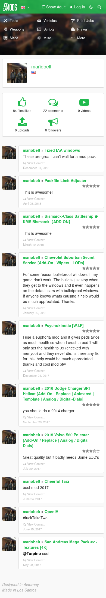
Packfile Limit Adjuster (65, 180)
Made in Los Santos (19, 590)
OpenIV (51, 511)
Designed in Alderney (20, 584)
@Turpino (32, 553)
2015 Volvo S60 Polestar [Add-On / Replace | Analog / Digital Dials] (56, 440)
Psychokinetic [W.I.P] (64, 325)
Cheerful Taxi (57, 481)
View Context (36, 163)
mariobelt (41, 66)
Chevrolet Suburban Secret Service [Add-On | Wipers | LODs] (59, 260)
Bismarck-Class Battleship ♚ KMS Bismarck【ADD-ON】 (60, 218)
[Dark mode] (91, 7)
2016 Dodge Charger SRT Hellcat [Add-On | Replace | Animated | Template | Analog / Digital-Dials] (58, 393)
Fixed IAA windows (62, 150)
